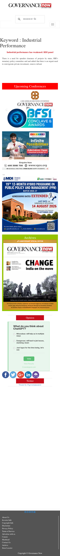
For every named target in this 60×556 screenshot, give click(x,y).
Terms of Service (8, 531)
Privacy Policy (7, 528)
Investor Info (7, 520)
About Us (5, 517)
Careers (5, 537)
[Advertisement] (30, 416)
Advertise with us (8, 534)
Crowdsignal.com (29, 367)
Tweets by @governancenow (30, 384)
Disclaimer (6, 525)
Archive (5, 545)
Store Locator (7, 548)
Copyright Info (7, 523)
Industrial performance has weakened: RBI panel (30, 52)
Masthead (5, 539)
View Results (29, 364)
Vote (29, 358)
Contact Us (6, 542)
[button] (6, 109)
